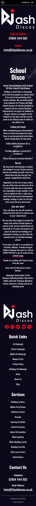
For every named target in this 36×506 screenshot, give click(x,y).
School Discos (18, 457)
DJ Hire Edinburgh (18, 349)
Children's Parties (18, 412)
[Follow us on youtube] (24, 327)
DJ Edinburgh (18, 344)
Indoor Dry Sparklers (18, 432)
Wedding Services (18, 402)
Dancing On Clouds (18, 422)
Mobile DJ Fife (18, 359)
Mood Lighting (18, 437)
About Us (18, 379)
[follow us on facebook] (7, 327)
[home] (2, 2)
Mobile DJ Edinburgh (18, 354)
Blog (18, 384)
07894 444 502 (18, 38)
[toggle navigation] (32, 2)
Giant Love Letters (18, 452)
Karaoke (18, 417)
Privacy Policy (18, 364)
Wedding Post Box (18, 447)
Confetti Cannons (18, 427)
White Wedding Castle (18, 442)
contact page (18, 255)
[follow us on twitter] (18, 327)
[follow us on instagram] (12, 327)
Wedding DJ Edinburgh (18, 369)
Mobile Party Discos (18, 407)
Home (18, 374)
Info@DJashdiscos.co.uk (18, 50)
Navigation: (26, 2)
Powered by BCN (18, 502)
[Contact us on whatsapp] (29, 327)
